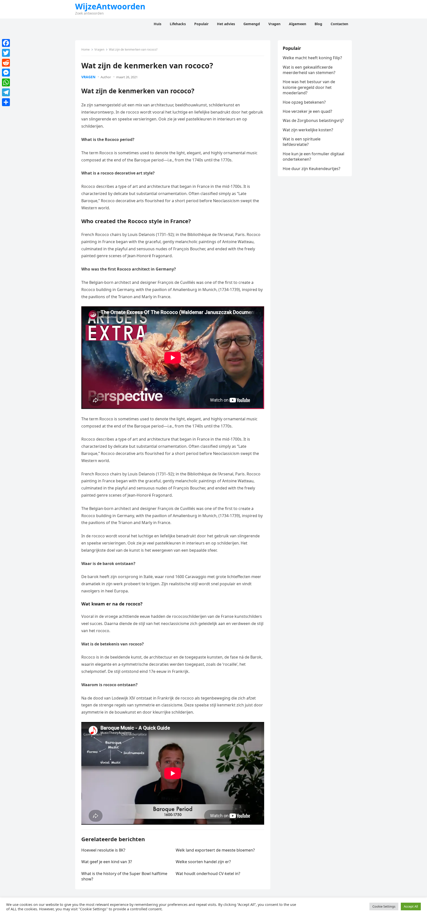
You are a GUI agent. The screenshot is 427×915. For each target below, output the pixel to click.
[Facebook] (6, 43)
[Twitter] (6, 53)
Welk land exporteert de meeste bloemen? (215, 850)
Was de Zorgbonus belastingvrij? (313, 120)
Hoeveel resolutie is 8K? (103, 850)
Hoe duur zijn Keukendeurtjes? (311, 168)
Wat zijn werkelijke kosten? (308, 130)
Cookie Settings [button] (383, 906)
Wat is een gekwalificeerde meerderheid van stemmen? (309, 69)
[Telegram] (6, 92)
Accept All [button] (411, 906)
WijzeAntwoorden (110, 6)
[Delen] (6, 102)
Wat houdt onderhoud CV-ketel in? (208, 873)
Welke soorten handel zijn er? (203, 861)
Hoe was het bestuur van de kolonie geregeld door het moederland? (309, 87)
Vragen (99, 49)
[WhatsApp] (6, 82)
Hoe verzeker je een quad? (307, 111)
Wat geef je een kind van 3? (106, 861)
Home (85, 49)
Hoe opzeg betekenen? (304, 102)
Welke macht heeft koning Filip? (312, 57)
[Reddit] (6, 63)
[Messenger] (6, 73)
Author (106, 77)
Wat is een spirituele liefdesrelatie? (301, 141)
